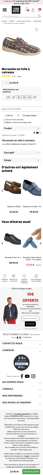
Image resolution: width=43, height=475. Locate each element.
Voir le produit (34, 198)
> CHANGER (26, 337)
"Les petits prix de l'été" (22, 414)
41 (13, 97)
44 (29, 97)
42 (19, 97)
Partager (34, 133)
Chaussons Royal (13, 206)
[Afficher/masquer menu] (5, 10)
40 (8, 97)
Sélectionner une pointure (11, 90)
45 (35, 97)
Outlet (27, 456)
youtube (37, 133)
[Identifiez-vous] (33, 10)
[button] (2, 190)
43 (24, 97)
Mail (40, 133)
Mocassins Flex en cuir (13, 257)
